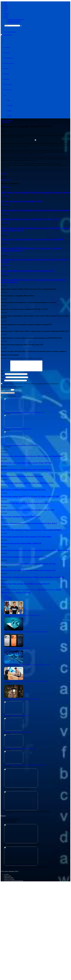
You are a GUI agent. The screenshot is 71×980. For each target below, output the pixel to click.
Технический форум (14, 22)
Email (3, 377)
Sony (11, 592)
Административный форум (16, 19)
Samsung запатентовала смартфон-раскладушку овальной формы (26, 469)
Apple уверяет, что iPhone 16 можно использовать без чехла (23, 490)
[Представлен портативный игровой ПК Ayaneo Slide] (13, 747)
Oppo (5, 3)
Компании (6, 73)
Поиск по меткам (9, 879)
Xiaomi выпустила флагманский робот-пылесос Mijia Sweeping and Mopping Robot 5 (32, 456)
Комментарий (5, 371)
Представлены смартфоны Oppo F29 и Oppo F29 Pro (21, 516)
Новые (6, 595)
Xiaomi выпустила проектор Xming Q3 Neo (17, 715)
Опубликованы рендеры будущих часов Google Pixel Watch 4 (23, 557)
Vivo (5, 11)
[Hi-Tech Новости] (6, 35)
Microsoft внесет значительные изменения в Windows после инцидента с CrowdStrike (32, 577)
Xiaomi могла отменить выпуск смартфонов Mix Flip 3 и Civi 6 (30, 219)
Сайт (2, 380)
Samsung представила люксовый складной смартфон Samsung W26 (32, 239)
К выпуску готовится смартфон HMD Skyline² (17, 428)
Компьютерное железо (14, 21)
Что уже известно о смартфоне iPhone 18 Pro (22, 201)
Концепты (6, 79)
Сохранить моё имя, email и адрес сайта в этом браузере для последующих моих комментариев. (31, 383)
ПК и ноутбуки (8, 89)
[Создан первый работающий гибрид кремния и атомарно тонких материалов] (13, 663)
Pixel (51, 589)
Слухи (9, 116)
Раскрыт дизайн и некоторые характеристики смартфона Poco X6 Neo (27, 483)
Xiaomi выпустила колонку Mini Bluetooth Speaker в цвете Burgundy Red (28, 570)
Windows (19, 592)
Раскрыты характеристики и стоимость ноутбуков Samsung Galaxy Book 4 (29, 523)
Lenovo (32, 589)
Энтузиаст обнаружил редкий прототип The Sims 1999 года (21, 615)
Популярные (8, 597)
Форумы (6, 17)
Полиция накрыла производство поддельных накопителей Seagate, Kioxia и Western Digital (35, 550)
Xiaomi (6, 7)
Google (6, 8)
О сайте (6, 874)
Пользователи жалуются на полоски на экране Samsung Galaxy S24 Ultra (28, 563)
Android (2, 589)
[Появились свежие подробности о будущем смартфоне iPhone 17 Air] (13, 410)
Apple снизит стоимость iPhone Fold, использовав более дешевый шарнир (35, 192)
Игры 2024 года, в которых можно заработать (17, 732)
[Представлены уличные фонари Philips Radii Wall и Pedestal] (13, 697)
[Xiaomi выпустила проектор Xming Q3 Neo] (13, 714)
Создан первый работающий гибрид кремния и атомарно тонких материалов (27, 664)
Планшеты (6, 52)
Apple (5, 2)
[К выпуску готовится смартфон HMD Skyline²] (13, 427)
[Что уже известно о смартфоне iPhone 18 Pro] (13, 646)
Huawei (6, 10)
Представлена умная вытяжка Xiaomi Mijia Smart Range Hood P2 (25, 584)
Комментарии (8, 599)
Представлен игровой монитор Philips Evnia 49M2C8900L (21, 445)
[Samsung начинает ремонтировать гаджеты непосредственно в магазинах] (13, 679)
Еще (5, 95)
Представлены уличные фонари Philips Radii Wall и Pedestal (21, 699)
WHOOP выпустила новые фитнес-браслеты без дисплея (22, 476)
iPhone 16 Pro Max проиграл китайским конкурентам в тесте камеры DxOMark (31, 530)
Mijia (47, 589)
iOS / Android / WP (8, 58)
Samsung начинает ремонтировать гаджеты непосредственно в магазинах (35, 210)
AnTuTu (6, 14)
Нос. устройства (8, 84)
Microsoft (6, 13)
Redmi (58, 589)
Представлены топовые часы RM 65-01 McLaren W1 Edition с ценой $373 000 (30, 496)
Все (9, 100)
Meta (36, 589)
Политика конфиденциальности (13, 880)
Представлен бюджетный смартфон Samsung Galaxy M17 (27, 271)
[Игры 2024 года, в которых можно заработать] (13, 730)
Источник (4, 173)
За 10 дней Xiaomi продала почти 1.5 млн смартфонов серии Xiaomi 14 (25, 765)
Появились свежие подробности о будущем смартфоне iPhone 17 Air (24, 412)
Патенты (10, 105)
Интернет (6, 68)
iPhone (27, 589)
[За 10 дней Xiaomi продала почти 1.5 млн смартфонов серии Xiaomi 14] (13, 763)
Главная (3, 120)
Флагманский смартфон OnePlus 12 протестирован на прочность (25, 503)
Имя (2, 374)
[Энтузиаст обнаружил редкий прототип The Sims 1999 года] (13, 613)
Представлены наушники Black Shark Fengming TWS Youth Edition (26, 537)
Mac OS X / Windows (9, 63)
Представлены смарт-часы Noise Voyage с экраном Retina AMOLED (26, 463)
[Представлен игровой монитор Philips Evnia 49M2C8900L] (13, 443)
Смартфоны (7, 47)
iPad (23, 589)
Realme (6, 16)
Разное (10, 110)
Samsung (6, 5)
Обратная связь (8, 877)
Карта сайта (7, 876)
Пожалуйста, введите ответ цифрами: (12, 386)
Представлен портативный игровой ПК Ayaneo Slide (19, 748)
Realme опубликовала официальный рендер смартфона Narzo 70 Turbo (27, 510)
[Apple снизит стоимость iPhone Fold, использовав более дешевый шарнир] (13, 630)
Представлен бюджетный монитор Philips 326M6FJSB (21, 543)
